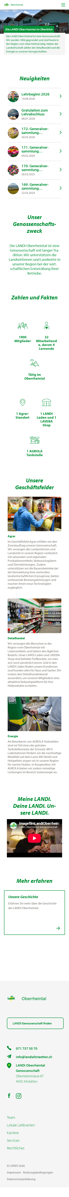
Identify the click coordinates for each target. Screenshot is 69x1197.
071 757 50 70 (26, 1048)
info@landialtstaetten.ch (34, 1057)
